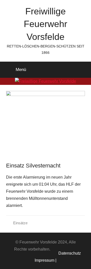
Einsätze (20, 223)
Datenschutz (68, 253)
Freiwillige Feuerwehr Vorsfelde (45, 24)
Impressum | (45, 260)
